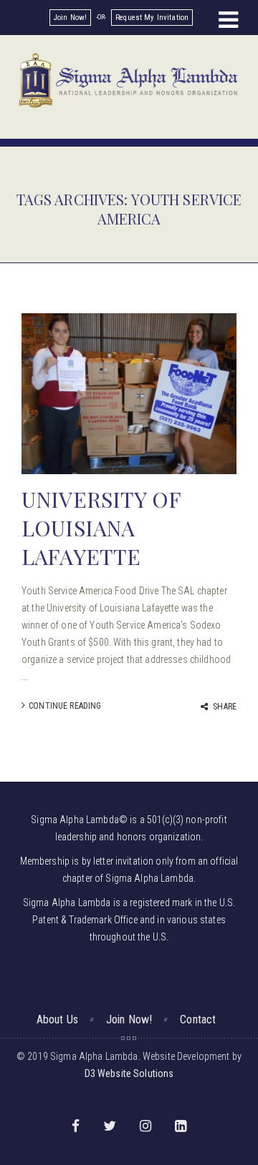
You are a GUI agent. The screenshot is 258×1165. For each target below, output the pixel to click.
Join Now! (70, 17)
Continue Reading (65, 706)
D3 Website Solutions (129, 1073)
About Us (57, 1019)
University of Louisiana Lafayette (101, 528)
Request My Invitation (151, 17)
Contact (198, 1019)
